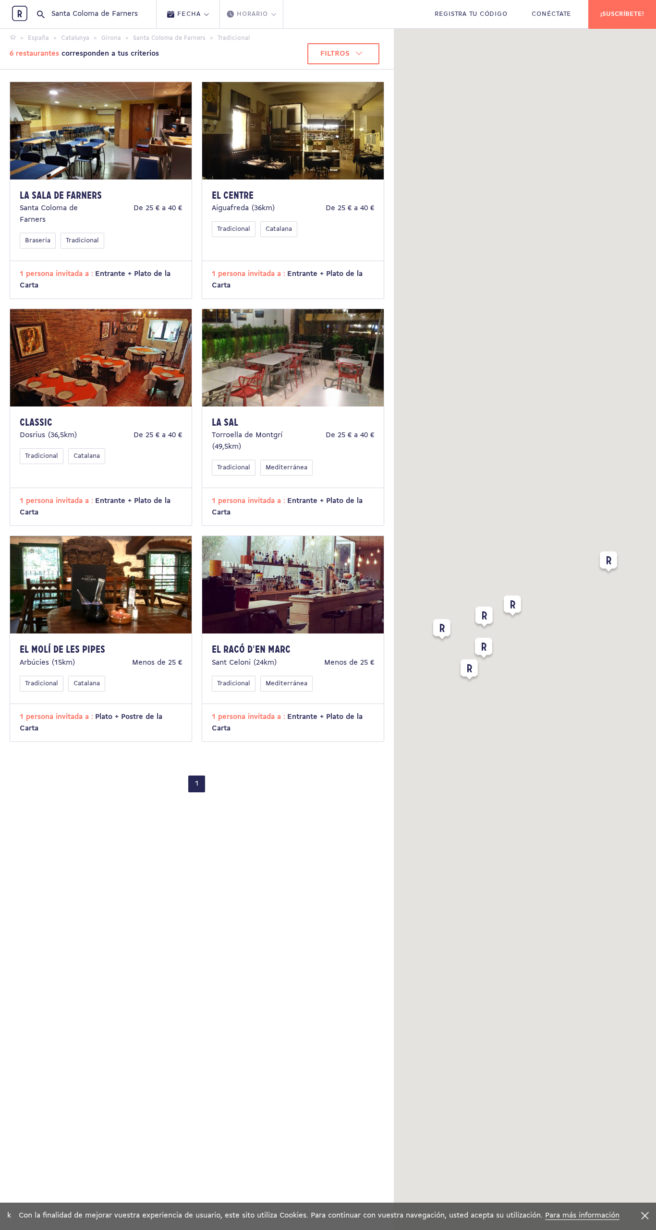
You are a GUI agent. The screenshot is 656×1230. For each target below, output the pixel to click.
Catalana (279, 229)
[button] (512, 608)
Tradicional (82, 240)
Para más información (582, 1215)
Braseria (37, 240)
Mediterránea (286, 467)
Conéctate (551, 14)
